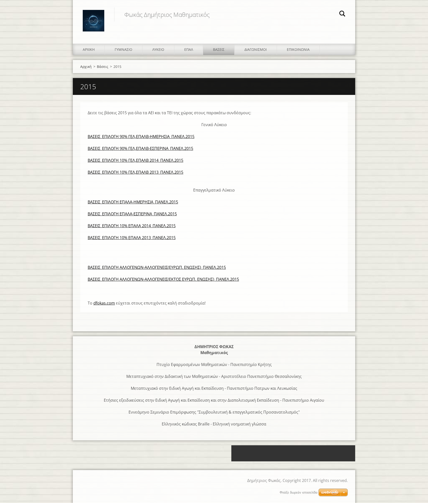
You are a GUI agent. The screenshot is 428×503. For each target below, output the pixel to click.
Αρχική (89, 49)
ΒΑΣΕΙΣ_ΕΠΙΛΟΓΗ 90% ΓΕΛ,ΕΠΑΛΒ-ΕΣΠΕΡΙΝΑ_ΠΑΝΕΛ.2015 (140, 148)
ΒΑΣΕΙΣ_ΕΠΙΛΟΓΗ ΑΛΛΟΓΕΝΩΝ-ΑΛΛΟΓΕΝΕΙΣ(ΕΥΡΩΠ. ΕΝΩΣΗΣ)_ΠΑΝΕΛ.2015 (157, 267)
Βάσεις (218, 49)
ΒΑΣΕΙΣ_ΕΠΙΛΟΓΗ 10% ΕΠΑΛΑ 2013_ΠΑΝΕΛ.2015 (132, 237)
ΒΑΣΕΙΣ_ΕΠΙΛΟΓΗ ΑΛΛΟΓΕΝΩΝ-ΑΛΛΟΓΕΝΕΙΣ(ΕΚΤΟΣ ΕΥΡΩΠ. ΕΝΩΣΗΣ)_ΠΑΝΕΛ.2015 (163, 279)
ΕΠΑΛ (188, 49)
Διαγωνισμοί (255, 49)
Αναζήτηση (342, 14)
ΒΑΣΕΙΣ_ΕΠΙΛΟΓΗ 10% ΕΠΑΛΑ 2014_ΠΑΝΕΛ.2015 (132, 225)
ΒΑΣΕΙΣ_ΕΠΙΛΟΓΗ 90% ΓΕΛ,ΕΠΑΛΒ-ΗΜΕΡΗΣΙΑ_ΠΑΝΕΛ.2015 (141, 136)
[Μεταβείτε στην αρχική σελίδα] (93, 17)
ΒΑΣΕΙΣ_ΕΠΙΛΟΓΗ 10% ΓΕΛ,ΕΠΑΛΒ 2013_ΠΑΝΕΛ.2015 (135, 172)
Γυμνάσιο (123, 49)
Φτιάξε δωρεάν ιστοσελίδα (299, 492)
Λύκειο (158, 49)
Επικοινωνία (298, 49)
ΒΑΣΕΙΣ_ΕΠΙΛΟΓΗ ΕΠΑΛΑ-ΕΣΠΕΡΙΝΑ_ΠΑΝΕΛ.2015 (132, 214)
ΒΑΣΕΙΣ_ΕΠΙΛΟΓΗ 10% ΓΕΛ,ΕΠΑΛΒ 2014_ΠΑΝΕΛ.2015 (135, 160)
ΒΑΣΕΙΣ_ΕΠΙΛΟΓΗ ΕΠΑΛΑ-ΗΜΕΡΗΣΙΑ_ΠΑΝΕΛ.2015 (133, 202)
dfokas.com (104, 303)
